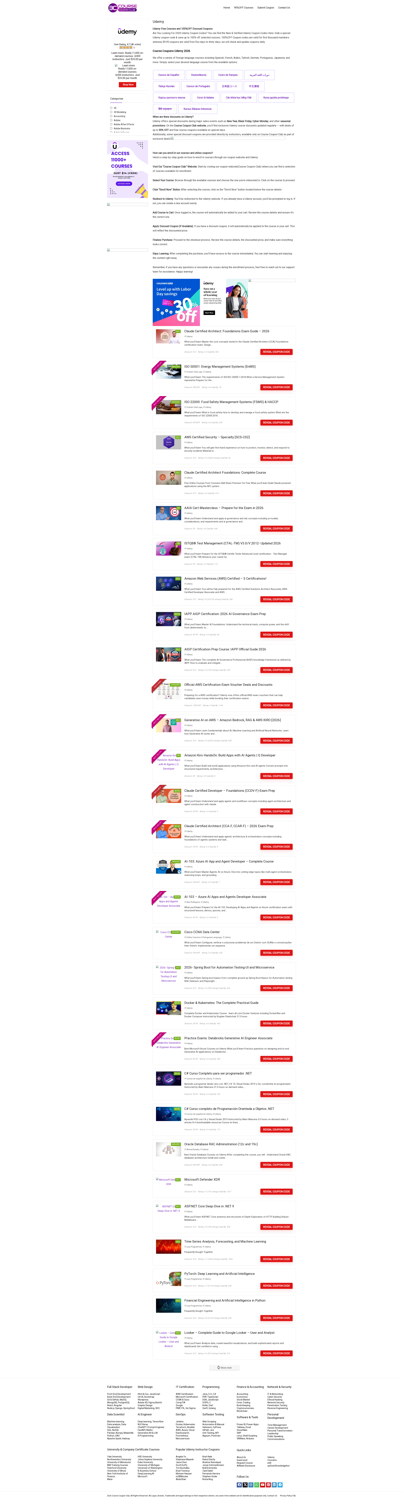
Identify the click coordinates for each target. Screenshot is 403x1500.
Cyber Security (274, 1397)
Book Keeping (243, 1405)
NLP (139, 1424)
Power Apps (253, 1424)
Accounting (119, 116)
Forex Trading (243, 1402)
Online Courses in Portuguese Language (204, 937)
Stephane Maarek (185, 1459)
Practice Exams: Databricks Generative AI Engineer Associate (228, 1038)
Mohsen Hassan (184, 1473)
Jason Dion (181, 1462)
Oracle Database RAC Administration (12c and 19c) (221, 1144)
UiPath (205, 1430)
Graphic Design (145, 1405)
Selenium (207, 1427)
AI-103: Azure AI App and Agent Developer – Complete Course (229, 861)
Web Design (145, 1387)
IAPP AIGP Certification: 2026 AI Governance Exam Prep (225, 614)
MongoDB (112, 1402)
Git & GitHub (113, 1399)
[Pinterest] (268, 1484)
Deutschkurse (198, 74)
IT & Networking (275, 1394)
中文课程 (254, 86)
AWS (178, 1430)
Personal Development (275, 1416)
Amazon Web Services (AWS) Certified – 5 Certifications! (225, 578)
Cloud (191, 1430)
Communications (275, 1439)
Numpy (119, 1433)
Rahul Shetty (208, 1459)
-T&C (294, 1496)
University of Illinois (116, 1470)
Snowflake (242, 1430)
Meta (109, 1479)
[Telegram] (280, 1484)
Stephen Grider (209, 1476)
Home (226, 7)
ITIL (183, 1408)
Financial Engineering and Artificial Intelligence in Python (224, 1300)
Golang (212, 1408)
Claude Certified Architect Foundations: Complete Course (225, 472)
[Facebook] (239, 1484)
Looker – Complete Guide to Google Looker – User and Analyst (229, 1333)
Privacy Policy (286, 1496)
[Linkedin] (274, 1484)
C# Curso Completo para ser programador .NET (218, 1073)
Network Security (275, 1402)
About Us (241, 1457)
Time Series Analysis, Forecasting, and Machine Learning (225, 1241)
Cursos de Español (168, 74)
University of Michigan (149, 1465)
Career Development (277, 1428)
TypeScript (212, 1397)
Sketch (158, 1402)
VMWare (241, 1438)
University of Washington (150, 1468)
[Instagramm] (250, 1484)
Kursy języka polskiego (276, 97)
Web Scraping (209, 1421)
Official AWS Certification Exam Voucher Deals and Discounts (228, 685)
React (110, 1405)
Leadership (272, 1433)
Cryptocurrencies (245, 1408)
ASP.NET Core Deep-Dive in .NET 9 (209, 1206)
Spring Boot (129, 1408)
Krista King (207, 1479)
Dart (211, 1405)
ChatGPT (142, 1427)
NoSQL (115, 1430)
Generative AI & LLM (148, 1433)
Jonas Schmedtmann (213, 1465)
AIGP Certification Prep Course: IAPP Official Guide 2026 (225, 649)
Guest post (242, 1460)
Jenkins (180, 1421)
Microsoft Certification (187, 1397)
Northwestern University (119, 1459)
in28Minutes (182, 1476)
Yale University (114, 1456)
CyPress (217, 1427)
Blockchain (242, 1411)
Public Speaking (275, 1436)
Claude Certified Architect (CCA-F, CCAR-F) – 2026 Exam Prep (228, 826)
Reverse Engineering (277, 1408)
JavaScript (154, 1394)
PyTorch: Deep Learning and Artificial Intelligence (219, 1274)
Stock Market (243, 1399)
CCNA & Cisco (182, 1399)
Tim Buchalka (182, 1468)
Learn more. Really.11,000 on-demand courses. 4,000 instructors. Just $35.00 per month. (127, 57)
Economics (242, 1397)
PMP (178, 1408)
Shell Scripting (250, 1435)
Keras (145, 1424)
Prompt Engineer (156, 1427)
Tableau (241, 1427)
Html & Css (143, 1394)
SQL (109, 1430)
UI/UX (140, 1397)
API (217, 1433)
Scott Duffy (181, 1465)
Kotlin (205, 1405)
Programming (210, 1387)
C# (214, 1394)
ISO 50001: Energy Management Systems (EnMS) (220, 366)
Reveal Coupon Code (276, 351)
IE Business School (147, 1470)
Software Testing (213, 1414)
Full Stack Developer (119, 1387)
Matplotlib (128, 1433)
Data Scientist (116, 1414)
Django (118, 1408)
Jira (212, 1430)
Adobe (117, 120)
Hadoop (126, 1438)
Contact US (272, 1496)
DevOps (181, 1414)
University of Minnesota (119, 1462)
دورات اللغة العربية (259, 74)
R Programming (145, 1435)
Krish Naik (207, 1456)
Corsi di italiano (205, 97)
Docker (179, 1424)
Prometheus (182, 1435)
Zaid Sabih (207, 1470)
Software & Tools (247, 1417)
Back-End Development (119, 1397)
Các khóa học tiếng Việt (238, 97)
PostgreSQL (124, 1402)
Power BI (241, 1424)
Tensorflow (158, 1421)
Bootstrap (149, 1397)
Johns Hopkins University (150, 1459)
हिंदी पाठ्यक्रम (165, 108)
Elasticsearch (182, 1433)
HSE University (145, 1456)
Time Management (277, 1425)
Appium (206, 1435)
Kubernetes (189, 1424)
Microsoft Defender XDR (202, 1179)
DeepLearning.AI (146, 1473)
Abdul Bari (181, 1479)
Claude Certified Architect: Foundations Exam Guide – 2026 (227, 331)
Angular (118, 1405)
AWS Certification (184, 1394)
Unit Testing (208, 1433)
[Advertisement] (127, 382)
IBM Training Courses (117, 1465)
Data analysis (113, 1424)
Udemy (189, 336)
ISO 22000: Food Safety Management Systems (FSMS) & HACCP (231, 402)
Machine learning (115, 1421)
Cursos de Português (198, 86)
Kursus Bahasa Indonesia (198, 108)
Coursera (272, 1460)
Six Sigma (191, 1408)
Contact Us (284, 7)
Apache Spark (114, 1438)
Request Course (245, 1463)
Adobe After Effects (124, 124)
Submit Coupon (265, 7)
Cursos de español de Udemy (199, 1079)
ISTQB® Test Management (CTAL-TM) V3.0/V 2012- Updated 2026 (232, 543)
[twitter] (245, 1484)
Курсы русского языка (171, 97)
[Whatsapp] (256, 1484)
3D (115, 108)
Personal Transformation (279, 1430)
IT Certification (185, 1387)
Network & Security (279, 1387)
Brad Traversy (183, 1470)
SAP (239, 1433)
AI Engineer (145, 1414)
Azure (185, 1430)
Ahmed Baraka (192, 1149)
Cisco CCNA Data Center (202, 932)
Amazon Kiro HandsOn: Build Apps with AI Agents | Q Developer (229, 755)
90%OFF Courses (243, 7)
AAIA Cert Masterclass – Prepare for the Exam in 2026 (224, 508)
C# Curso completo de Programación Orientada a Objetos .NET (229, 1109)
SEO (157, 1408)
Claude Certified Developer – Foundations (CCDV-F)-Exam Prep (229, 791)
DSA (204, 1399)
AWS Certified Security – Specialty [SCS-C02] (217, 437)
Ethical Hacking (274, 1399)
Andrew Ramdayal (211, 1462)
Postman (215, 1435)
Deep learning (144, 1421)
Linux (239, 1435)
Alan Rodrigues (193, 902)
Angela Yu (181, 1456)
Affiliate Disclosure (246, 1465)
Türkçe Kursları (166, 86)
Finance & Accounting (250, 1387)
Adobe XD (143, 1402)
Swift (205, 1408)
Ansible (191, 1427)
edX (269, 1463)
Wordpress (143, 1399)
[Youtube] (262, 1484)
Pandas (111, 1433)
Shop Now (128, 84)
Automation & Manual (213, 1424)
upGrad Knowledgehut (278, 1465)
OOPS (205, 1402)
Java (204, 1394)
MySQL (123, 1399)
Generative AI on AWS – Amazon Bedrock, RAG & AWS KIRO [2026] (232, 720)
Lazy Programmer (194, 1247)
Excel (248, 1427)
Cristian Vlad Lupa (194, 372)
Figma (151, 1402)
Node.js (110, 1408)
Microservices (183, 1438)
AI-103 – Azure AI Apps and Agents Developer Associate (225, 897)
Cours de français (228, 74)
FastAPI (141, 1430)
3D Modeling (120, 112)
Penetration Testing (277, 1405)
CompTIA (180, 1402)
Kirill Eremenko (209, 1468)
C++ (210, 1394)
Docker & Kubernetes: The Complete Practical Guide (221, 1003)
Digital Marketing (146, 1408)
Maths (149, 1430)
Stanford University (116, 1468)
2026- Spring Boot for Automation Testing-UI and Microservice (229, 967)
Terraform (181, 1427)
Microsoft (142, 1476)
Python (110, 1435)
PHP (204, 1397)
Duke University (145, 1462)
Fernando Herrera (211, 1473)
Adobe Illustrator (122, 128)
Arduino (250, 1438)
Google (179, 1405)
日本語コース (229, 86)
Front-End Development (119, 1394)
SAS (117, 1435)
